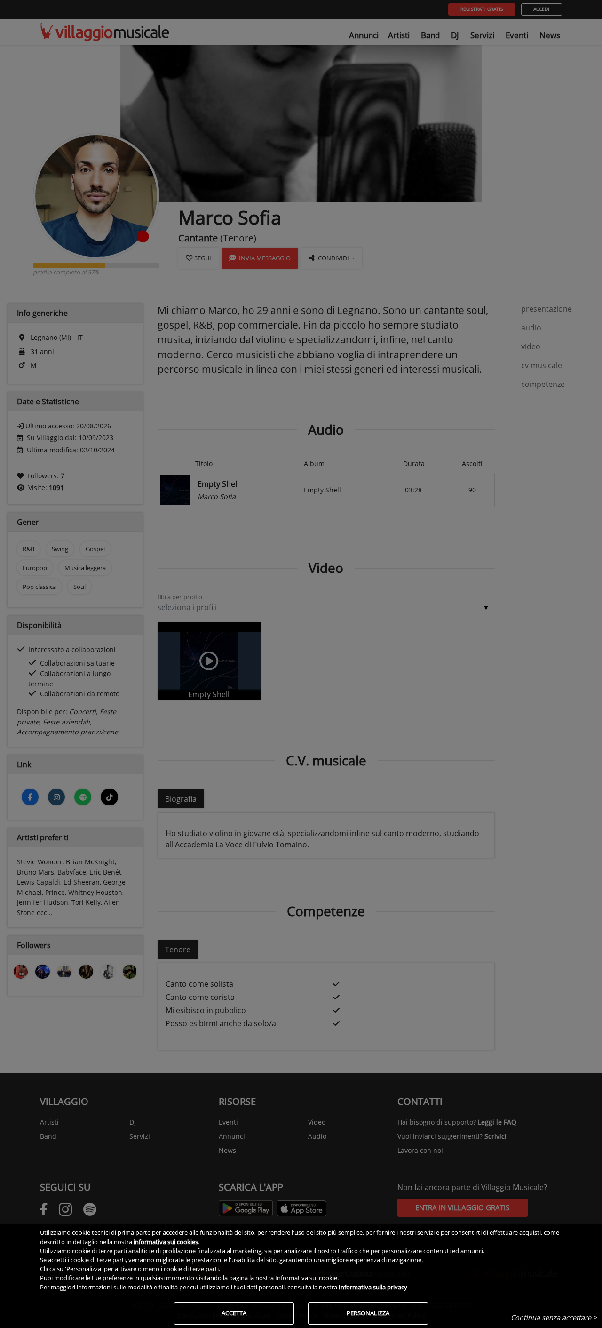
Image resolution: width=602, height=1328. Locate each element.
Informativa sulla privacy (373, 1287)
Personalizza (368, 1313)
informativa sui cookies (166, 1242)
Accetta (234, 1313)
